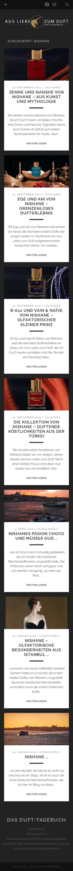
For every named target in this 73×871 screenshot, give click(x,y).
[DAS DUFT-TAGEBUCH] (36, 27)
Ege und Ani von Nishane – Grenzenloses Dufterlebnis (36, 206)
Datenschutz (36, 834)
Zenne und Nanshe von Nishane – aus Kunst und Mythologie (36, 97)
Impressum (36, 829)
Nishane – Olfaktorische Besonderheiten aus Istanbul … (36, 647)
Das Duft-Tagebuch (36, 820)
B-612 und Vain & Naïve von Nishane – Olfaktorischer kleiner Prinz (36, 317)
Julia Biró (53, 87)
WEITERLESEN (36, 143)
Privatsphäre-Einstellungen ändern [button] (36, 838)
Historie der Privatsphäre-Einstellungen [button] (36, 843)
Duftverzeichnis (23, 33)
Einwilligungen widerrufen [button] (36, 848)
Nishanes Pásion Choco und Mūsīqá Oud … (37, 536)
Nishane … (36, 756)
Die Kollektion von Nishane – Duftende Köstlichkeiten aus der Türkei (36, 429)
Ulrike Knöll (47, 529)
